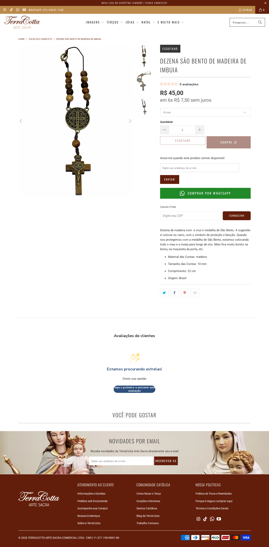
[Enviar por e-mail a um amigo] (195, 293)
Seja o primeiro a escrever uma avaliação (134, 389)
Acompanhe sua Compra (92, 508)
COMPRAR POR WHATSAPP (208, 193)
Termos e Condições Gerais (212, 508)
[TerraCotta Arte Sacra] (22, 22)
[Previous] (21, 121)
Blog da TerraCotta (148, 515)
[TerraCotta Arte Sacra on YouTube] (24, 10)
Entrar (247, 10)
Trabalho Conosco (147, 523)
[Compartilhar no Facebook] (174, 293)
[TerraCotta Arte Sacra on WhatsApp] (17, 10)
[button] (95, 22)
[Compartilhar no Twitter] (164, 293)
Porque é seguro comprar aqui (214, 501)
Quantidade (166, 121)
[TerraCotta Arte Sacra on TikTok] (11, 10)
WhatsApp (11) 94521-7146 (46, 10)
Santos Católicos (146, 508)
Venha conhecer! (156, 3)
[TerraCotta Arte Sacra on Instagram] (4, 10)
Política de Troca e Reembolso (214, 493)
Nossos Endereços (88, 515)
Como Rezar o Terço (148, 493)
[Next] (130, 121)
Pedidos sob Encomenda (92, 501)
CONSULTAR (236, 215)
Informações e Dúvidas (91, 493)
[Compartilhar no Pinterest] (185, 293)
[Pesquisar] (260, 22)
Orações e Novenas (148, 501)
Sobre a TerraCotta (88, 523)
